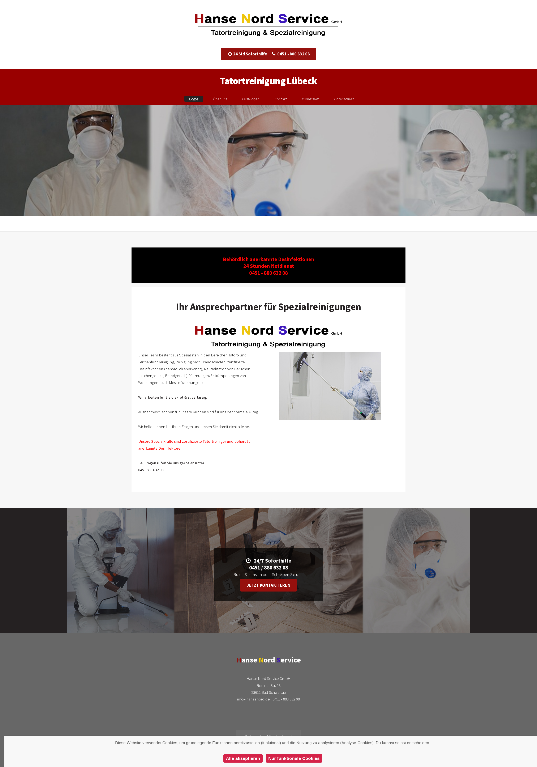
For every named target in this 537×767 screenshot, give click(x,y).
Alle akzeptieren (243, 758)
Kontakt (281, 98)
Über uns (220, 98)
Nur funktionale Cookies (294, 758)
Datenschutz (344, 98)
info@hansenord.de (253, 699)
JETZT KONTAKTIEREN (269, 168)
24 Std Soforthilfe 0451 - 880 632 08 (271, 54)
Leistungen (250, 98)
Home (193, 98)
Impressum (310, 98)
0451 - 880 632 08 (286, 699)
